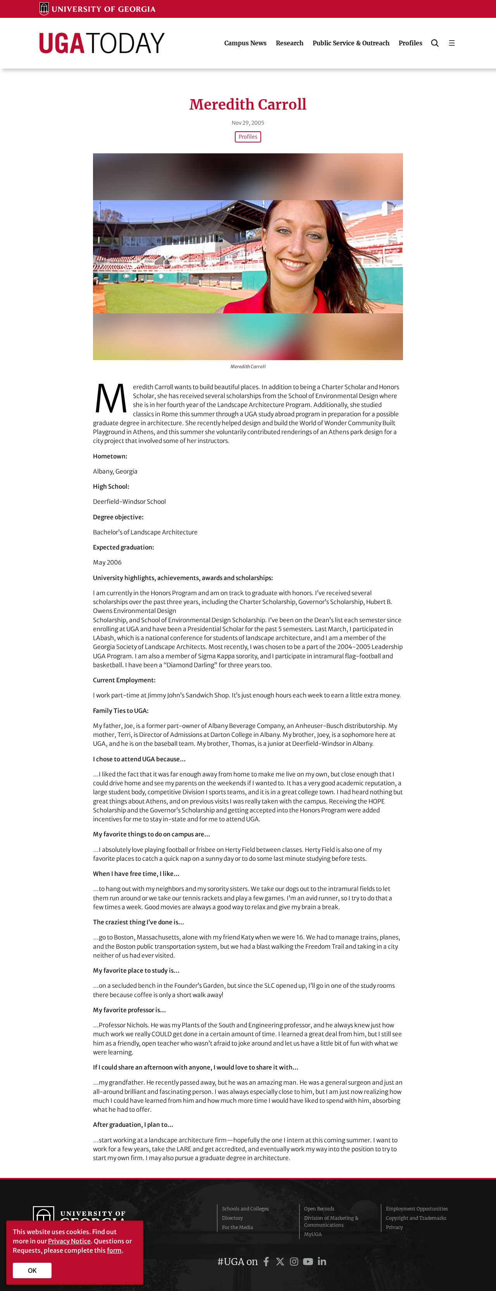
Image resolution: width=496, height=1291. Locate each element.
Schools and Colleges (245, 1209)
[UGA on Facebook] (267, 1262)
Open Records (319, 1209)
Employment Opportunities (417, 1209)
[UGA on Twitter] (281, 1262)
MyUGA (313, 1234)
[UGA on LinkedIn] (322, 1262)
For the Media (237, 1227)
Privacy (394, 1227)
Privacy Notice (69, 1241)
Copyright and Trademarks (416, 1218)
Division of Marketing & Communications (331, 1221)
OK (32, 1270)
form (114, 1250)
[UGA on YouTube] (309, 1262)
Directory (232, 1218)
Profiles (248, 137)
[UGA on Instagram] (295, 1262)
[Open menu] (451, 43)
